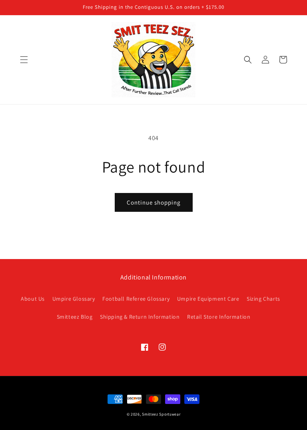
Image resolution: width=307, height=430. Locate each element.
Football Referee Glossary (135, 298)
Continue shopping (154, 202)
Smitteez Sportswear (161, 414)
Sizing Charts (263, 298)
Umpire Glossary (73, 298)
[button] (24, 59)
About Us (33, 298)
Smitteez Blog (75, 316)
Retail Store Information (218, 316)
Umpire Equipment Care (208, 298)
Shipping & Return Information (139, 316)
